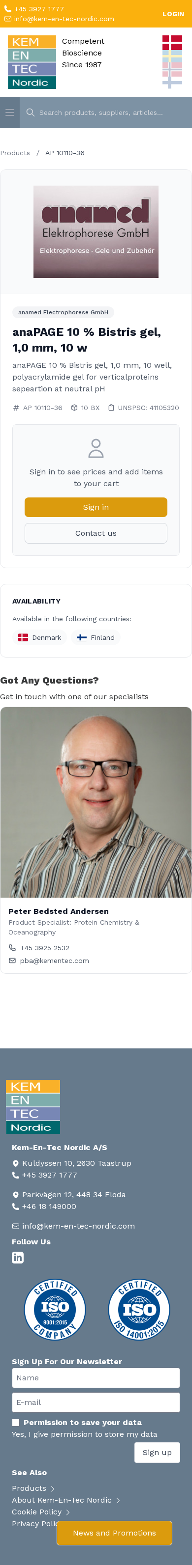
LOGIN (173, 14)
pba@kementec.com (54, 960)
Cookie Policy (38, 1511)
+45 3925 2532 (44, 948)
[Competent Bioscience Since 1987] (32, 62)
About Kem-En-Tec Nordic (63, 1500)
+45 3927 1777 (38, 9)
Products (15, 153)
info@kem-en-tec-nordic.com (63, 19)
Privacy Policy (39, 1523)
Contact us (96, 533)
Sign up (157, 1452)
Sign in (96, 507)
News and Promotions (114, 1533)
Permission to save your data (83, 1422)
